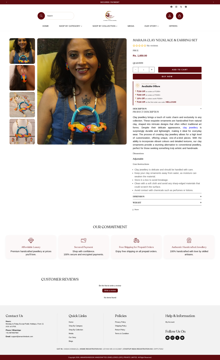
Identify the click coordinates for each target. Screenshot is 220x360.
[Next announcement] (213, 2)
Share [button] (136, 209)
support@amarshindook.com (22, 336)
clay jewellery (190, 127)
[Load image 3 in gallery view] (22, 104)
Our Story (150, 26)
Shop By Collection (104, 26)
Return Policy (120, 330)
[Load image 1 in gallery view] (22, 51)
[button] (139, 45)
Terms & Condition (122, 333)
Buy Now (167, 76)
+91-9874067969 (12, 333)
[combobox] (59, 15)
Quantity (138, 63)
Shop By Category (70, 26)
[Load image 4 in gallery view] (22, 131)
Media (131, 26)
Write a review (110, 290)
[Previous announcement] (6, 2)
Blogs (71, 341)
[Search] (41, 15)
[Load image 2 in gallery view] (22, 78)
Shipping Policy (120, 326)
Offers (173, 26)
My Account (169, 322)
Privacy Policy (120, 322)
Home (46, 26)
